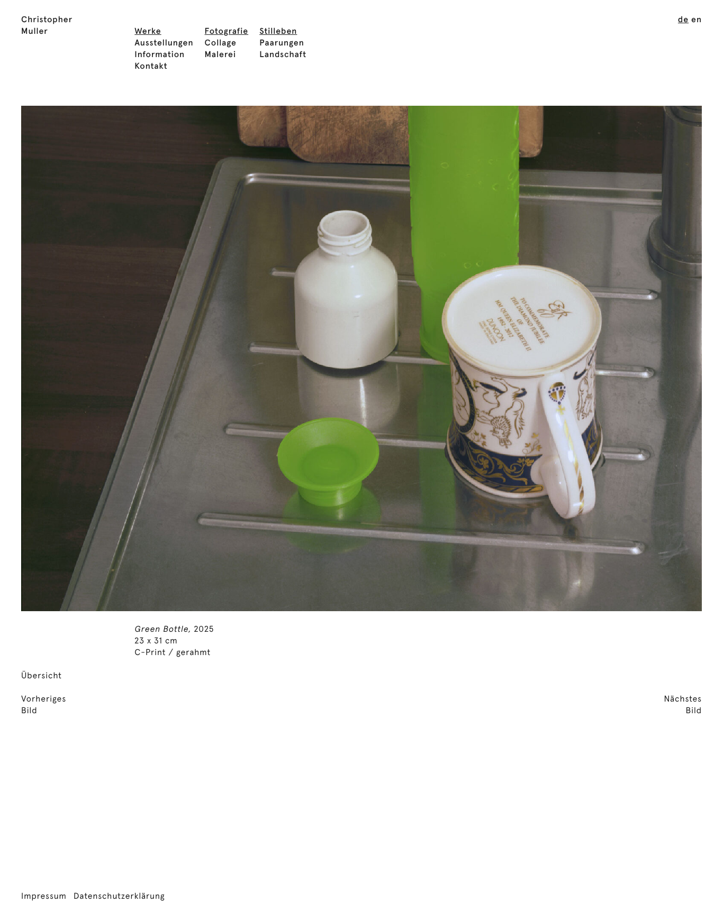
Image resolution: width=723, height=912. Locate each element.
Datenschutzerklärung (119, 896)
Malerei (220, 55)
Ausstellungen (163, 43)
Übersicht (41, 676)
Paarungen (281, 43)
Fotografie (227, 31)
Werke (147, 31)
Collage (221, 43)
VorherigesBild (43, 705)
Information (159, 55)
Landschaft (282, 55)
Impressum (44, 896)
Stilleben (278, 31)
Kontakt (150, 66)
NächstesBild (683, 705)
